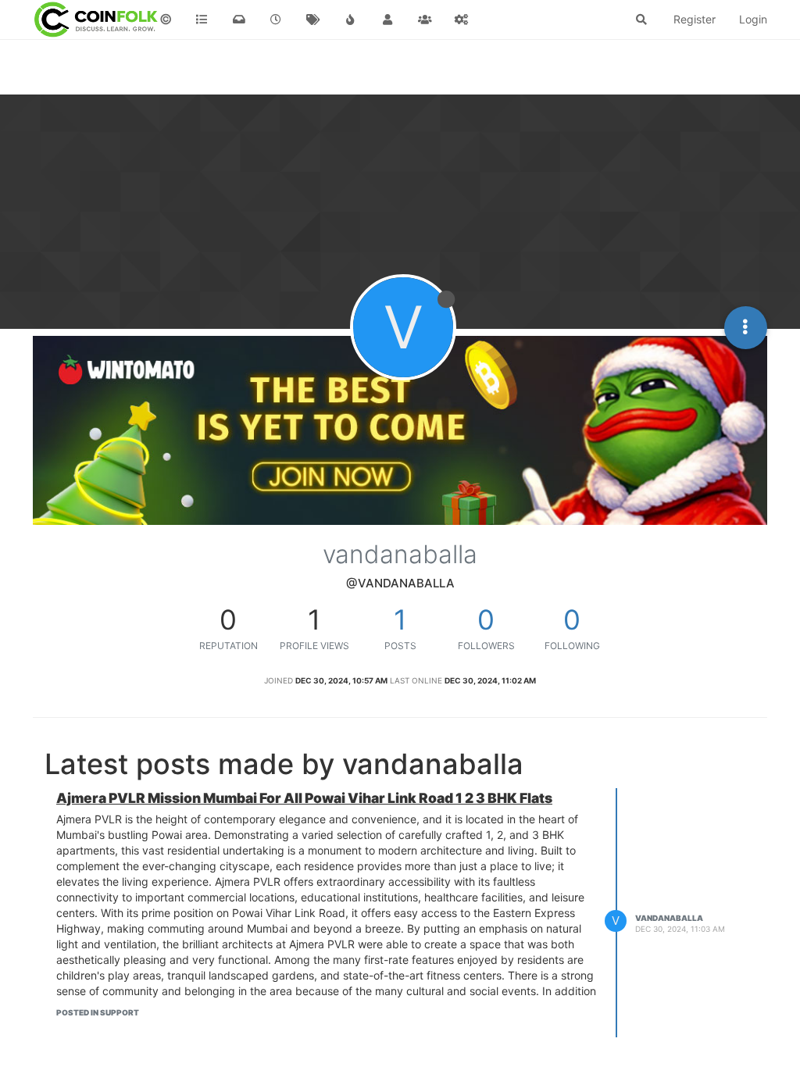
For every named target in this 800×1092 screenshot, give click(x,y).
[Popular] (351, 19)
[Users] (387, 19)
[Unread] (239, 19)
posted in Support (97, 1012)
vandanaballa (669, 917)
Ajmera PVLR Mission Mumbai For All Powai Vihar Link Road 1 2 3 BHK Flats (304, 798)
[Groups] (425, 19)
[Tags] (313, 19)
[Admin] (461, 19)
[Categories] (202, 19)
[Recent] (276, 19)
